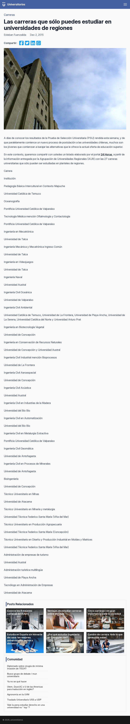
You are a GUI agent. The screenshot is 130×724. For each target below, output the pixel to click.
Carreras (9, 14)
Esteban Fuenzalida (15, 34)
